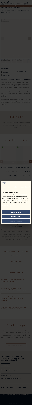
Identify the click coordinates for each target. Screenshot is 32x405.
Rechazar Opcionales (16, 221)
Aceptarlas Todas (16, 212)
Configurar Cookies (15, 216)
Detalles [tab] (15, 187)
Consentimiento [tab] (6, 187)
